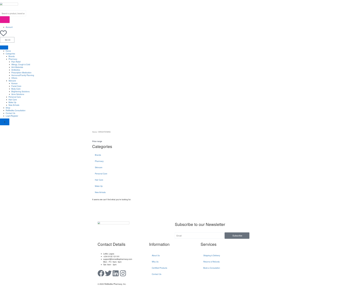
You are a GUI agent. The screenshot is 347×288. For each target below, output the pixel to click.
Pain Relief (16, 61)
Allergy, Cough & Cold (20, 64)
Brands (12, 56)
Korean (14, 83)
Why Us (155, 261)
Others (14, 78)
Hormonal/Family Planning (22, 75)
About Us (156, 255)
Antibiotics (15, 69)
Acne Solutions (17, 94)
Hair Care (13, 99)
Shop (8, 107)
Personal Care (15, 97)
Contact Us (10, 113)
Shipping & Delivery (211, 255)
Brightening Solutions (20, 91)
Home (8, 51)
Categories (10, 53)
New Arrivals (14, 105)
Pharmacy (13, 59)
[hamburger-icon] (4, 47)
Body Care (15, 88)
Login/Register (12, 115)
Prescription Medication (21, 72)
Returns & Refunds (211, 261)
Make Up (12, 102)
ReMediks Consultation (15, 110)
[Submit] (5, 19)
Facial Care (16, 86)
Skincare (12, 80)
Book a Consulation (211, 267)
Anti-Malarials (17, 67)
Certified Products (159, 267)
